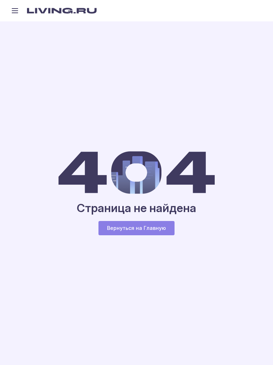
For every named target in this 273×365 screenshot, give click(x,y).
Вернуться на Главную (136, 228)
